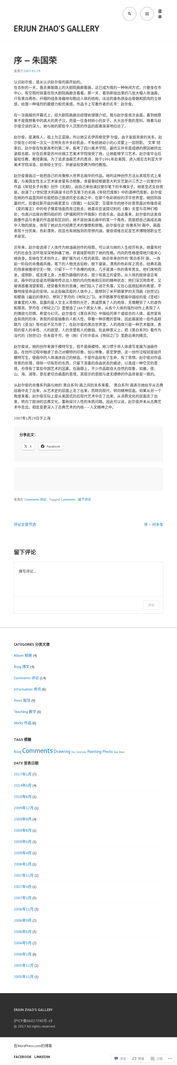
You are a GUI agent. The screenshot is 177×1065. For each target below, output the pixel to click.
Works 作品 (22, 723)
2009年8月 (23, 830)
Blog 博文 (22, 666)
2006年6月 (23, 931)
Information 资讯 (27, 689)
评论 (151, 605)
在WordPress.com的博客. (33, 1045)
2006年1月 (23, 954)
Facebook (23, 1056)
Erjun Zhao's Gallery (56, 28)
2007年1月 (23, 898)
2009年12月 (24, 808)
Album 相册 (23, 655)
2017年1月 (23, 774)
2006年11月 (24, 909)
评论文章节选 (25, 524)
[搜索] (129, 14)
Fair (73, 752)
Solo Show (119, 752)
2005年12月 (24, 965)
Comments (68, 499)
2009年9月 (23, 819)
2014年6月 (23, 785)
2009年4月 (23, 853)
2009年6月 (23, 841)
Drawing (62, 751)
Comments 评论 (35, 499)
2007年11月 (24, 875)
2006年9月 (23, 920)
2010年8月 (23, 796)
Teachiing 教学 (25, 711)
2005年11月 (24, 976)
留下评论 (84, 499)
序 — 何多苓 (153, 524)
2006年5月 (23, 943)
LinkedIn (42, 1056)
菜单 (160, 14)
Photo (107, 751)
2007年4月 (23, 886)
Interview (81, 752)
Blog (17, 751)
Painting (94, 751)
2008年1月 (23, 864)
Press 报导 (22, 700)
